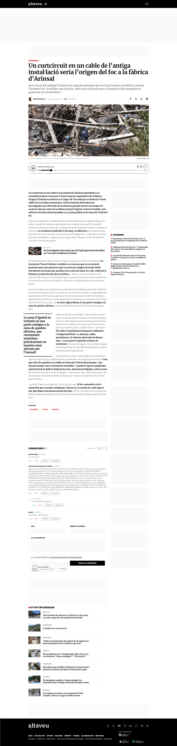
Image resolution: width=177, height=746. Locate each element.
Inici (30, 736)
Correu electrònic (77, 526)
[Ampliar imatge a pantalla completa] (144, 108)
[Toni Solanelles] (30, 99)
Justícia (46, 651)
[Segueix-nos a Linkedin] (130, 726)
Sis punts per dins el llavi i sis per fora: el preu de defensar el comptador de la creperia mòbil (129, 241)
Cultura (59, 736)
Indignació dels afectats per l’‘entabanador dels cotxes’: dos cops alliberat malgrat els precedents (129, 249)
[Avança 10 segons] (141, 166)
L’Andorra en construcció (55, 628)
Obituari (99, 736)
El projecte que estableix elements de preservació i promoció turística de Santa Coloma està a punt (66, 668)
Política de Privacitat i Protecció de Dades (66, 557)
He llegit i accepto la (58, 557)
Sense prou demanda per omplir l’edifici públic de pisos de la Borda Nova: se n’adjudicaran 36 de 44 (128, 266)
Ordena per (91, 448)
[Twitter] (136, 99)
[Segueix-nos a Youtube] (119, 726)
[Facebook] (130, 99)
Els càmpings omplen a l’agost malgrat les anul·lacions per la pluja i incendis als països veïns (66, 681)
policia (45, 409)
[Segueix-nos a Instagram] (125, 726)
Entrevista (47, 638)
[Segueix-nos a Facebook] (108, 726)
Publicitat (50, 739)
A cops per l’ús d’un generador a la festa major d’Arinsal (128, 273)
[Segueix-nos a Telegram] (142, 726)
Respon (45, 461)
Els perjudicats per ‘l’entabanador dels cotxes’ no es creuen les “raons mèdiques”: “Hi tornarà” (65, 655)
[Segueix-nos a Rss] (147, 726)
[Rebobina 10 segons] (138, 166)
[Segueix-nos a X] (113, 726)
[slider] (47, 170)
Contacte (40, 739)
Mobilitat (46, 612)
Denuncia (55, 461)
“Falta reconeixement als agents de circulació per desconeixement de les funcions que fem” (66, 642)
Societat (46, 677)
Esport (67, 736)
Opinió (50, 736)
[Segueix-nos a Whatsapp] (136, 726)
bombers (55, 409)
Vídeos (76, 736)
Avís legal (108, 739)
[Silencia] (39, 170)
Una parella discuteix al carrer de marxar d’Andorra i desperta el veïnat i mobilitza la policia (128, 257)
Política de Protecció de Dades (70, 739)
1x (145, 166)
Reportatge (47, 625)
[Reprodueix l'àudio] (33, 168)
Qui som (31, 739)
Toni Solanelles (39, 99)
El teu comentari (38, 538)
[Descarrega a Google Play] (138, 741)
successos (34, 409)
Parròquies (47, 664)
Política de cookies (93, 739)
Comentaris (71, 99)
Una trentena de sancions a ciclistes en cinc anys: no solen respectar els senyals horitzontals (65, 616)
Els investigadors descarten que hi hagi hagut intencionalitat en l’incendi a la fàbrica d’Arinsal (74, 252)
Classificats (87, 736)
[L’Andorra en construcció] (34, 627)
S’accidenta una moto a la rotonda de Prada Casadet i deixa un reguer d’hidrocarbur (63, 694)
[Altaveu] (35, 4)
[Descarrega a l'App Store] (124, 741)
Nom (32, 526)
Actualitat (39, 736)
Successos (33, 61)
